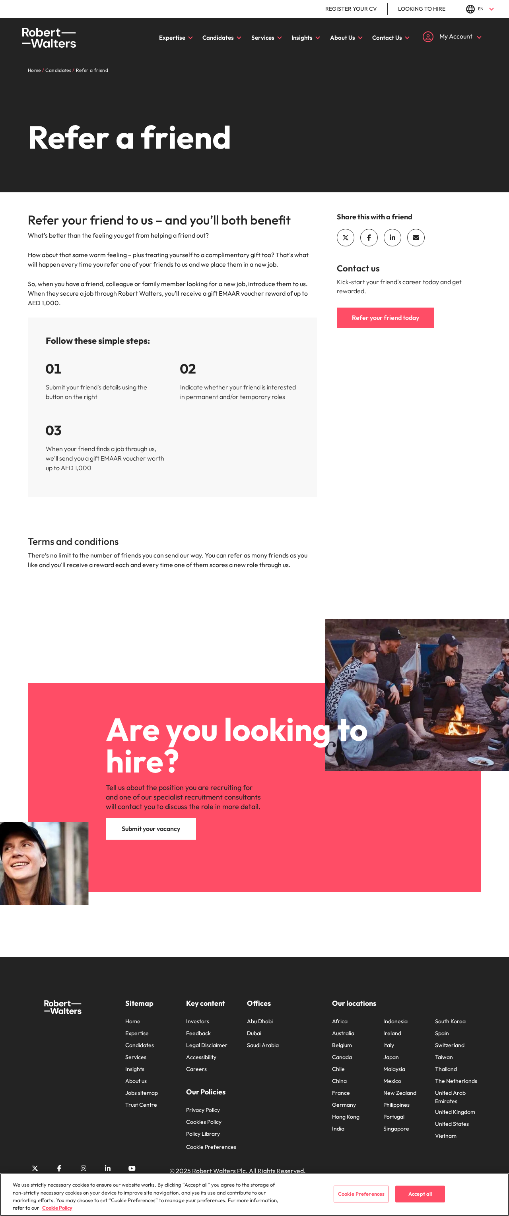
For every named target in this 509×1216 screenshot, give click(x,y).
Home (132, 1021)
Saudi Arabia (263, 1045)
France (341, 1092)
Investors (197, 1021)
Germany (344, 1104)
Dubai (254, 1033)
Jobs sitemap (141, 1092)
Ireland (392, 1033)
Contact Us (387, 37)
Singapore (396, 1128)
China (339, 1080)
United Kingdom (455, 1111)
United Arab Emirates (450, 1097)
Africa (340, 1021)
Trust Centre (141, 1104)
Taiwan (444, 1057)
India (338, 1128)
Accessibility (201, 1057)
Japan (391, 1057)
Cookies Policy (203, 1121)
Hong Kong (345, 1116)
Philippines (396, 1104)
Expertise (172, 37)
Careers (196, 1069)
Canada (342, 1057)
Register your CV (351, 8)
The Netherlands (456, 1080)
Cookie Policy (57, 1207)
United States (452, 1123)
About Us (342, 37)
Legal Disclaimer (206, 1045)
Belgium (342, 1045)
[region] (254, 1194)
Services (262, 37)
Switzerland (449, 1045)
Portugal (393, 1116)
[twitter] (345, 237)
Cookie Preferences (211, 1146)
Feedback (198, 1033)
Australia (343, 1033)
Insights (302, 37)
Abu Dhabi (260, 1021)
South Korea (450, 1021)
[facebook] (369, 237)
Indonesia (395, 1021)
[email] (416, 237)
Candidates (218, 37)
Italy (388, 1045)
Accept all (420, 1194)
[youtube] (132, 1168)
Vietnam (446, 1135)
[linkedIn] (392, 237)
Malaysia (394, 1069)
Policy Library (203, 1133)
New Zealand (399, 1092)
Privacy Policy (203, 1109)
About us (136, 1080)
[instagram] (83, 1168)
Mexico (392, 1080)
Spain (442, 1033)
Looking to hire (421, 8)
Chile (338, 1069)
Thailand (446, 1069)
